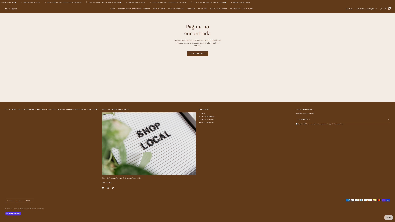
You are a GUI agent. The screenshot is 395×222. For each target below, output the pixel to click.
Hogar (112, 9)
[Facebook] (104, 188)
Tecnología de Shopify (37, 208)
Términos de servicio (206, 122)
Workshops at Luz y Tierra (241, 9)
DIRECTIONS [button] (106, 182)
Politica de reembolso (206, 116)
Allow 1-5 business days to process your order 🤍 (119, 2)
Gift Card (191, 9)
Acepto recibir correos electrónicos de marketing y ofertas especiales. (320, 124)
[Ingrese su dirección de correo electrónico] (388, 119)
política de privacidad (206, 119)
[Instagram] (109, 188)
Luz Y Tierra (11, 8)
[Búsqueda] (385, 9)
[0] (388, 9)
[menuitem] (112, 8)
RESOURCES (204, 109)
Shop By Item (158, 9)
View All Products (176, 9)
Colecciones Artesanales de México (133, 9)
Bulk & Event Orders (218, 9)
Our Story (202, 113)
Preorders (202, 9)
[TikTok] (114, 188)
